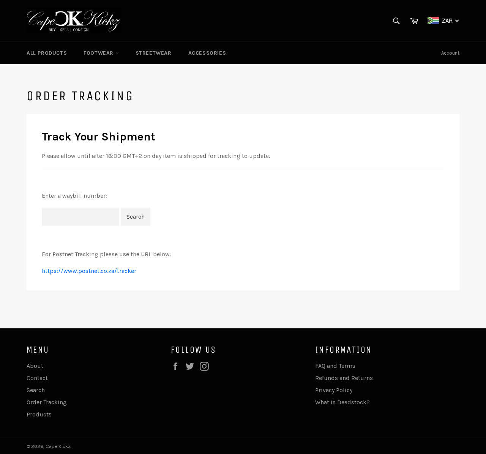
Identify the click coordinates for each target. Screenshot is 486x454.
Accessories (207, 53)
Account (450, 53)
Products (39, 414)
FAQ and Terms (335, 365)
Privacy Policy (333, 390)
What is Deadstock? (342, 402)
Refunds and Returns (344, 377)
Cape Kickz (58, 446)
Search (36, 390)
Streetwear (154, 53)
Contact (37, 377)
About (35, 365)
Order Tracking (47, 402)
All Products (47, 53)
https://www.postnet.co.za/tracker (89, 270)
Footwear (99, 53)
